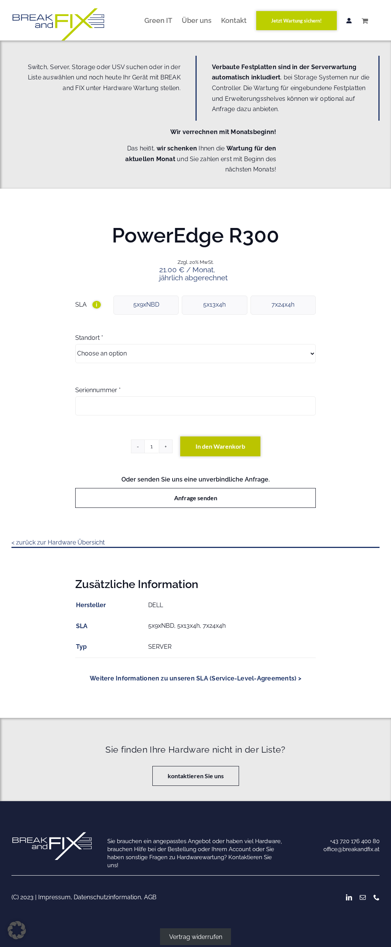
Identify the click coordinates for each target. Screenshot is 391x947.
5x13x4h (214, 304)
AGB (150, 897)
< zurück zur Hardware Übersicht (58, 542)
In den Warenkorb (220, 446)
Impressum (54, 897)
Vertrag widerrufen (195, 936)
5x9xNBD (146, 304)
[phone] (376, 897)
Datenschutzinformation (107, 897)
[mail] (363, 897)
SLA (86, 304)
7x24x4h (282, 304)
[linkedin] (349, 897)
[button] (17, 930)
